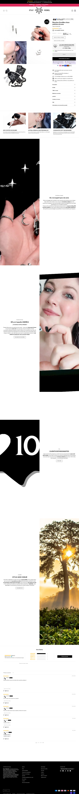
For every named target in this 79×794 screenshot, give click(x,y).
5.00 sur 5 (13, 655)
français (5, 790)
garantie (54, 96)
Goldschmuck (43, 777)
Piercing (42, 770)
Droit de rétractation (26, 782)
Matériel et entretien (56, 93)
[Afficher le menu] (4, 11)
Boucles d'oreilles (44, 768)
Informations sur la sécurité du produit (59, 105)
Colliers (42, 772)
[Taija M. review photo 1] (6, 685)
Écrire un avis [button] (65, 656)
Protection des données (21, 793)
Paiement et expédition (26, 772)
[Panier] (75, 11)
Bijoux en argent (44, 775)
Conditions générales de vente (27, 777)
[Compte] (72, 11)
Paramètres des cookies (30, 793)
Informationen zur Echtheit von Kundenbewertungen (14, 657)
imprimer (13, 793)
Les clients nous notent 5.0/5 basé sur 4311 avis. (42, 1)
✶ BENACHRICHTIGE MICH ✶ (64, 58)
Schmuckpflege (25, 770)
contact (23, 780)
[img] (5, 694)
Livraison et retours (56, 99)
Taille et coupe (55, 90)
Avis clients (24, 779)
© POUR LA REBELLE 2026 (7, 793)
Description (54, 84)
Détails (53, 87)
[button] (55, 28)
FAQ (53, 102)
